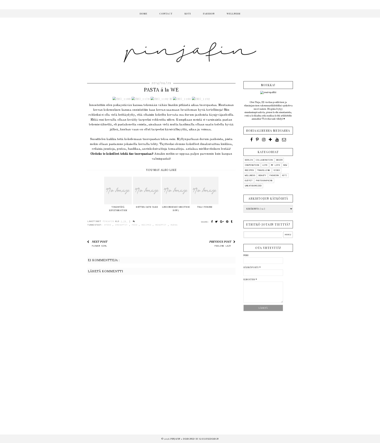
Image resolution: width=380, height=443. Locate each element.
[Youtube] (277, 139)
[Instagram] (263, 139)
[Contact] (284, 139)
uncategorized (253, 186)
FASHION (209, 13)
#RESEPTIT (122, 225)
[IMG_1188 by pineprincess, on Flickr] (122, 99)
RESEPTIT (161, 225)
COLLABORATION (264, 160)
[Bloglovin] (270, 139)
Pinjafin (175, 438)
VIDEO (277, 170)
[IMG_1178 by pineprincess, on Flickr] (141, 99)
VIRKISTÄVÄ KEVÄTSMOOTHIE (118, 208)
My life (275, 165)
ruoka (174, 225)
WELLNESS (233, 13)
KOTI (187, 13)
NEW (285, 165)
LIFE (265, 165)
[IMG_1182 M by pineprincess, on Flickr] (161, 99)
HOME (143, 13)
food (135, 225)
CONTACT (165, 13)
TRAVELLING (263, 170)
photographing (264, 181)
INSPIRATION (252, 165)
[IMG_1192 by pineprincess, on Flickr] (201, 99)
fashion (274, 175)
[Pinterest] (257, 139)
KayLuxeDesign (209, 438)
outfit (249, 181)
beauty (262, 175)
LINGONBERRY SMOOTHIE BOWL (176, 208)
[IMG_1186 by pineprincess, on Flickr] (182, 99)
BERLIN (249, 160)
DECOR (279, 160)
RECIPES (147, 225)
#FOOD (108, 225)
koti (284, 175)
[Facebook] (251, 139)
